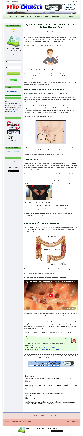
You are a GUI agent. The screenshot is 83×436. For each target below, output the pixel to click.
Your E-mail (9, 65)
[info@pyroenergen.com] (76, 1)
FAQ (34, 416)
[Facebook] (71, 1)
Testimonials (39, 416)
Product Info (28, 416)
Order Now (8, 1)
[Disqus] (51, 390)
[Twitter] (73, 1)
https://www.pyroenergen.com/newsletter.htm (49, 349)
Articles (57, 416)
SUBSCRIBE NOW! (13, 73)
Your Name (9, 59)
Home (19, 416)
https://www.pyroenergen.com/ (47, 347)
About (23, 416)
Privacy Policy (8, 423)
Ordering (45, 416)
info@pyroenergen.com (16, 1)
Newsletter (51, 416)
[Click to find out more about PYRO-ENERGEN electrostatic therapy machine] (51, 364)
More (14, 111)
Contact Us (62, 416)
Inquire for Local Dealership (13, 151)
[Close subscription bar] (68, 427)
